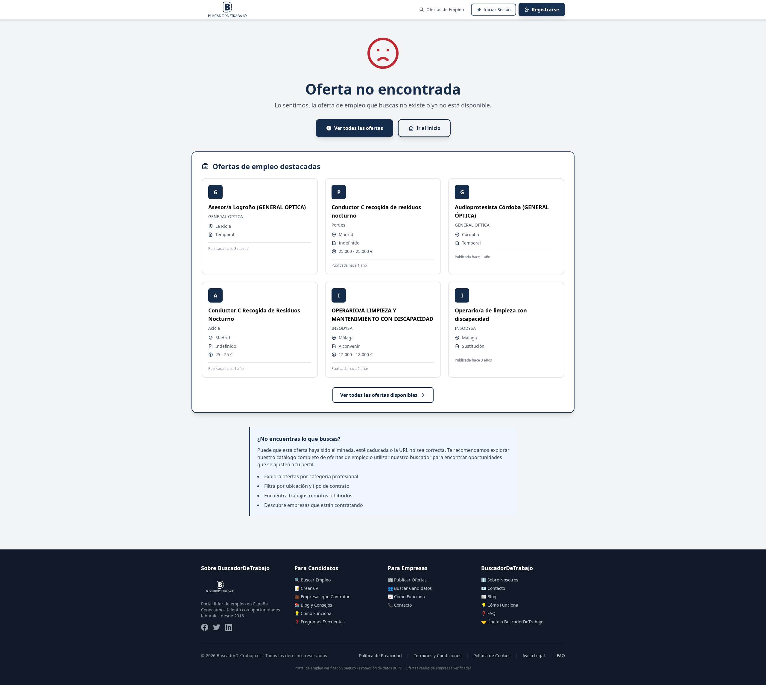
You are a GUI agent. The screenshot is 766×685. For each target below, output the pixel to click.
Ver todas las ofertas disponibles (378, 395)
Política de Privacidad (380, 655)
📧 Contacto (493, 588)
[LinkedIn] (228, 627)
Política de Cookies (491, 655)
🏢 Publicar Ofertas (407, 580)
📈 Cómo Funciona (406, 596)
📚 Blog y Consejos (313, 605)
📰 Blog (488, 596)
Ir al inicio (428, 128)
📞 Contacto (400, 605)
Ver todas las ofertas (358, 128)
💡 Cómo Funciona (313, 613)
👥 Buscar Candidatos (410, 588)
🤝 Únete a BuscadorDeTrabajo (512, 622)
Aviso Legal (533, 655)
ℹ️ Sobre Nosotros (499, 580)
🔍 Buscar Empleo (312, 580)
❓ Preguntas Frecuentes (319, 622)
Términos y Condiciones (437, 655)
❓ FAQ (488, 613)
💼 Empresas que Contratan (322, 596)
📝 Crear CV (306, 588)
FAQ (561, 655)
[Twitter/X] (216, 627)
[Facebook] (204, 627)
